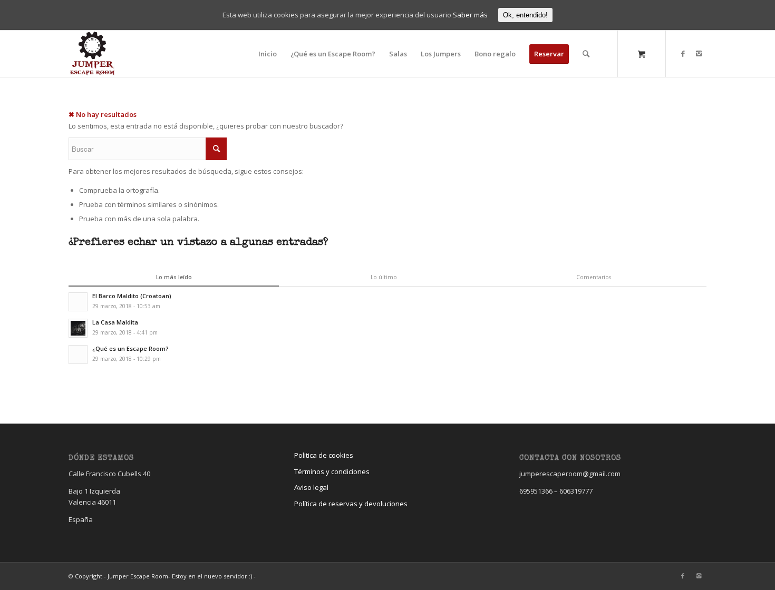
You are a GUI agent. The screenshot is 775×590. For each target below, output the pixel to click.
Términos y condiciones (332, 471)
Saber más (470, 14)
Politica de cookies (323, 455)
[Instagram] (698, 53)
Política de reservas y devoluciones (351, 503)
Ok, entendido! (525, 15)
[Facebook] (683, 53)
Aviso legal (311, 487)
